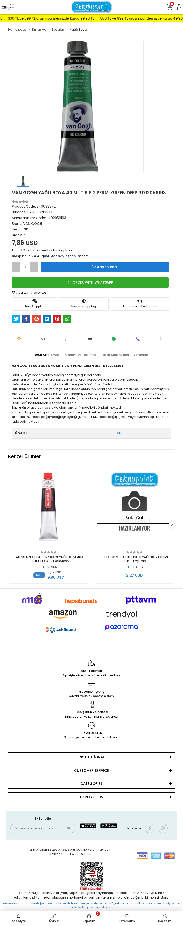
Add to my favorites (31, 292)
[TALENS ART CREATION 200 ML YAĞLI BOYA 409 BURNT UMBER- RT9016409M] (48, 508)
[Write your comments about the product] (68, 339)
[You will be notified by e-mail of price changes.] (115, 339)
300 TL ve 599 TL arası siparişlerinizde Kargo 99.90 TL (43, 18)
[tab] (47, 355)
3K (119, 433)
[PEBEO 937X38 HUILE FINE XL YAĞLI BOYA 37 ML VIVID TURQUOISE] (134, 508)
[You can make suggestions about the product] (163, 339)
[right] (172, 525)
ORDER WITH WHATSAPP (93, 282)
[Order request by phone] (139, 339)
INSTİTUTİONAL (92, 757)
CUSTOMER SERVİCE (91, 770)
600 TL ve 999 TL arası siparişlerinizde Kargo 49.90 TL (136, 18)
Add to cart (107, 267)
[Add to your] (91, 339)
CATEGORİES (91, 783)
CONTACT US (91, 796)
